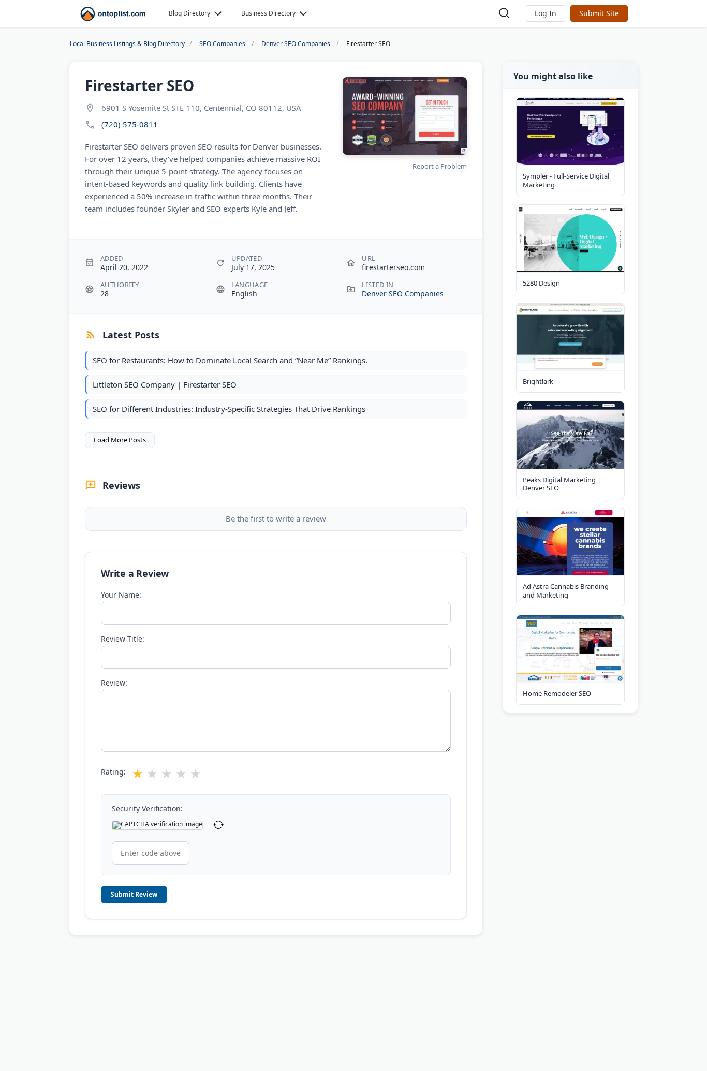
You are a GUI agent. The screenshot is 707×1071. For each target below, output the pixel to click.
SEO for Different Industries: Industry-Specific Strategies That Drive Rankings (229, 409)
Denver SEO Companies (403, 294)
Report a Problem (440, 166)
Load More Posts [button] (120, 439)
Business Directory (268, 13)
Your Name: (121, 595)
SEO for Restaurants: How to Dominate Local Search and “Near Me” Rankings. (230, 360)
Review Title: (122, 639)
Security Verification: (147, 808)
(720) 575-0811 (129, 124)
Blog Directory (189, 13)
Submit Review (134, 894)
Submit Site (599, 13)
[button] (545, 13)
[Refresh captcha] (218, 825)
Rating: (113, 772)
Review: (114, 683)
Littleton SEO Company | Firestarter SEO (165, 384)
